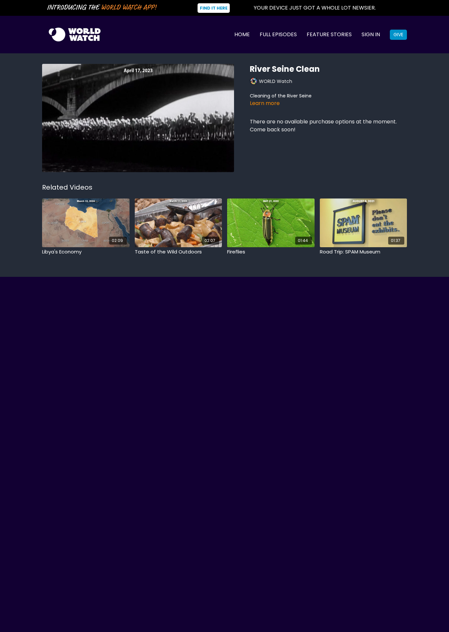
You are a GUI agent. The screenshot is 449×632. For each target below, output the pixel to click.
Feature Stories (329, 34)
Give (398, 34)
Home (242, 34)
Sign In (371, 34)
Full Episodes (278, 34)
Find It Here (213, 8)
